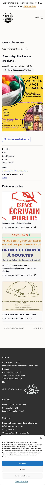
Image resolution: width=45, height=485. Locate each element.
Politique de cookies (21, 481)
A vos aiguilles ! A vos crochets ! (14, 171)
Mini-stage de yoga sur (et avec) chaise (19, 314)
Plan (4, 382)
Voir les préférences (22, 476)
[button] (41, 438)
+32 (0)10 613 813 (9, 430)
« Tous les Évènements (13, 43)
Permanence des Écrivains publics (16, 223)
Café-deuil (37, 328)
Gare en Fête (30, 7)
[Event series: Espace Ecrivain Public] (35, 227)
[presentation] (21, 206)
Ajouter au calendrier (17, 139)
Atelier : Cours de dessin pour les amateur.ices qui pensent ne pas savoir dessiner (19, 268)
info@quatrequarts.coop (13, 426)
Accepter (22, 463)
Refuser (22, 470)
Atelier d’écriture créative (15, 328)
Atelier (4, 178)
